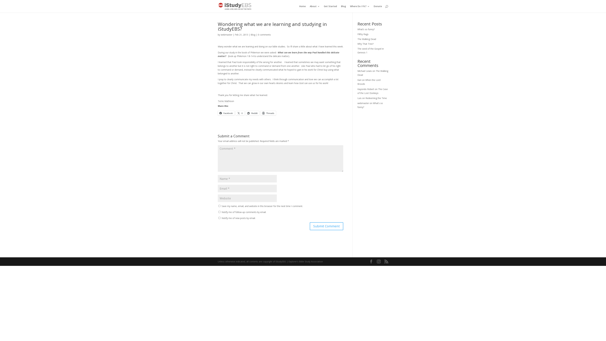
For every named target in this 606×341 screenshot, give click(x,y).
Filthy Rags (362, 34)
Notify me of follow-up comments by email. (244, 212)
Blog (343, 6)
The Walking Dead (366, 39)
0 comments (264, 34)
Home (302, 6)
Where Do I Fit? (358, 6)
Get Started (330, 6)
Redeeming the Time (376, 98)
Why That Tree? (365, 43)
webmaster (226, 34)
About (313, 6)
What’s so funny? (366, 29)
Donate (378, 6)
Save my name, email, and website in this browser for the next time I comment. (262, 206)
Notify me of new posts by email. (238, 218)
